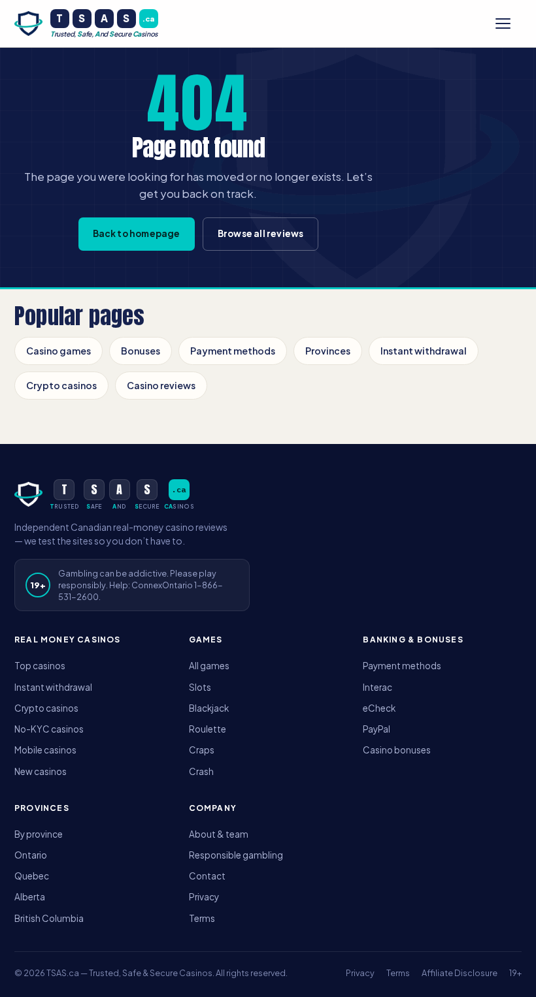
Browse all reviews (261, 233)
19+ (515, 973)
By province (38, 834)
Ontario (30, 855)
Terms (202, 918)
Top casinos (39, 665)
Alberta (29, 896)
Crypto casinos (61, 385)
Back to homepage (136, 233)
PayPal (376, 729)
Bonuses (140, 350)
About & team (218, 834)
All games (209, 665)
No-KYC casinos (49, 729)
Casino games (58, 350)
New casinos (40, 771)
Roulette (207, 729)
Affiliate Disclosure (459, 973)
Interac (377, 687)
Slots (200, 687)
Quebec (31, 875)
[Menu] (508, 23)
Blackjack (209, 708)
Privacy (204, 896)
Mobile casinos (45, 749)
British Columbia (49, 918)
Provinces (327, 350)
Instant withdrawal (423, 350)
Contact (207, 875)
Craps (201, 749)
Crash (201, 771)
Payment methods (232, 350)
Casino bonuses (397, 749)
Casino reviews (161, 385)
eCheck (379, 708)
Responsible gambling (236, 855)
